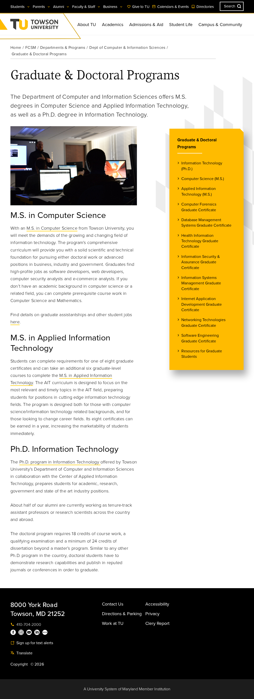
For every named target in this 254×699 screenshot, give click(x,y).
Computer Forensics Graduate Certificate (198, 207)
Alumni (59, 6)
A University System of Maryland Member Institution (127, 689)
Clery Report (157, 623)
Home (15, 47)
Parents (39, 6)
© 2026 (37, 664)
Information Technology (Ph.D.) (201, 166)
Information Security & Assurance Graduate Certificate (200, 262)
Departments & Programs (62, 47)
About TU (86, 24)
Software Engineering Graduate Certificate (200, 338)
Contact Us (112, 604)
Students (18, 6)
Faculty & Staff (84, 6)
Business (110, 6)
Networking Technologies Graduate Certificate (203, 322)
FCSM (30, 47)
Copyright (19, 664)
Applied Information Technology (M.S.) (198, 191)
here (15, 322)
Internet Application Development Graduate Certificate (201, 304)
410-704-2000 (28, 624)
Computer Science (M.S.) (202, 178)
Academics (112, 24)
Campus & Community (220, 24)
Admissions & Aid (146, 24)
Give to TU (140, 6)
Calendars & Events (172, 6)
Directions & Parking (122, 613)
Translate (23, 653)
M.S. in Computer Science (52, 228)
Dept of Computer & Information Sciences (127, 47)
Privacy (152, 613)
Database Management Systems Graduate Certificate (206, 222)
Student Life (180, 24)
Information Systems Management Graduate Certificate (201, 283)
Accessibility (157, 604)
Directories (204, 6)
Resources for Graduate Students (201, 354)
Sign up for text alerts (34, 642)
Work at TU (113, 623)
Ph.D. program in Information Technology (59, 462)
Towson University (47, 26)
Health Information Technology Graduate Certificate (199, 241)
